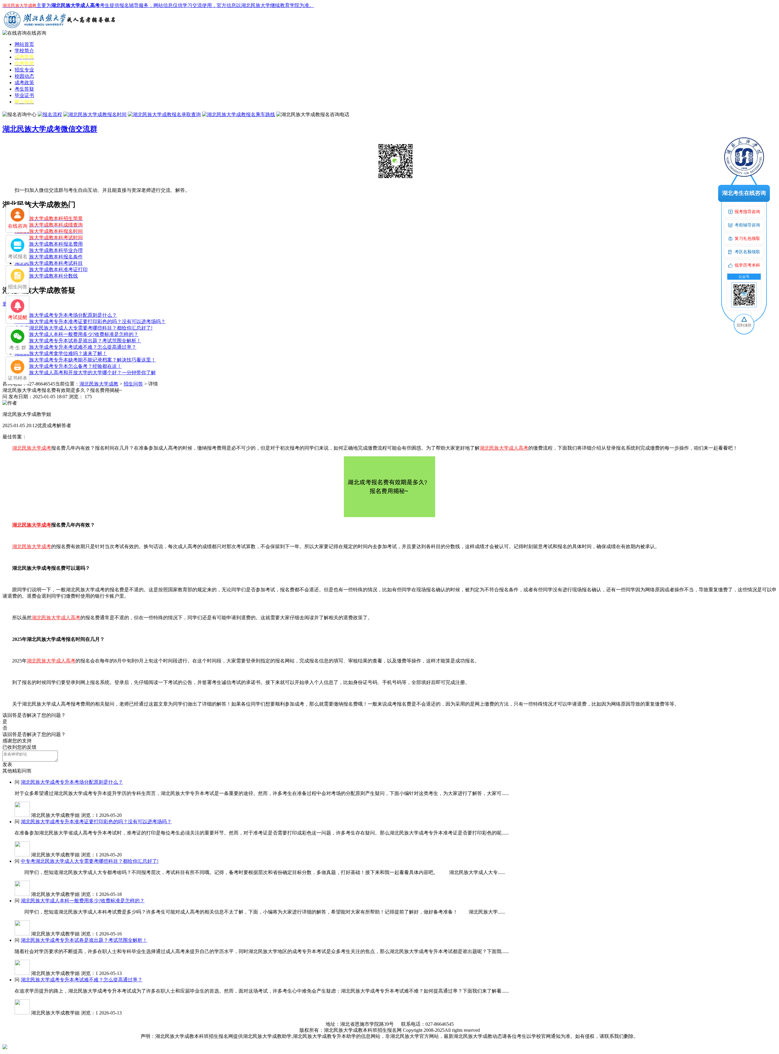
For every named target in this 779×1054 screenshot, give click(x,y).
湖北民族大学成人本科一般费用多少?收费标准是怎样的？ (76, 334)
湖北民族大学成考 (31, 448)
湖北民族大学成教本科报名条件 (49, 256)
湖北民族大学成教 (98, 383)
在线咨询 (36, 33)
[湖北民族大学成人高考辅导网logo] (60, 28)
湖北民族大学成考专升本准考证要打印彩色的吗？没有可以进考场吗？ (90, 321)
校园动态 (24, 76)
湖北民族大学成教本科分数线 (46, 275)
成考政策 (24, 82)
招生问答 (133, 383)
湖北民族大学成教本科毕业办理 (49, 250)
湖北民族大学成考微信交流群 (49, 129)
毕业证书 (24, 95)
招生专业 (24, 69)
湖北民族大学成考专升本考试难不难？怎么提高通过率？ (75, 347)
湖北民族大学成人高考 (504, 448)
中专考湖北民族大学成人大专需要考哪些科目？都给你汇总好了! (83, 327)
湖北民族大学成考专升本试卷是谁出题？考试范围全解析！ (78, 340)
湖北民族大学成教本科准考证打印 (51, 269)
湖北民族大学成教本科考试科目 (49, 263)
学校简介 (24, 50)
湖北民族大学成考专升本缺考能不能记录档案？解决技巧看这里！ (85, 359)
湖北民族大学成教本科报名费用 (49, 244)
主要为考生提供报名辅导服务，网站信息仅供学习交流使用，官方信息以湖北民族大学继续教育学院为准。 (158, 5)
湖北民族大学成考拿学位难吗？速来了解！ (61, 353)
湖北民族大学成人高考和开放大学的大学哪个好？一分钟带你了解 (85, 372)
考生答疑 (24, 89)
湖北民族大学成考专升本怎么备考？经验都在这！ (68, 366)
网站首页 (24, 44)
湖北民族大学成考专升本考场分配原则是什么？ (66, 315)
